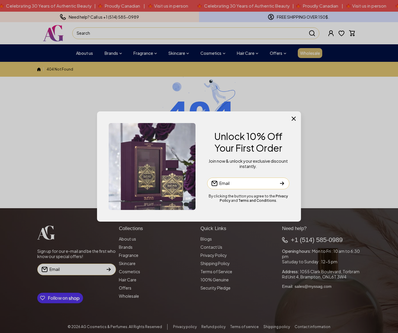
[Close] (293, 118)
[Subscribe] (282, 183)
